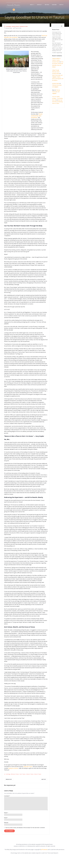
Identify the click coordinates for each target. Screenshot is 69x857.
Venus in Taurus (37, 774)
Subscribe (54, 4)
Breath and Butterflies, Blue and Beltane (36, 115)
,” (37, 117)
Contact (61, 4)
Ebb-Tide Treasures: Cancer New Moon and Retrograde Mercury (57, 44)
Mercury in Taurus (15, 774)
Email (6, 817)
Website (6, 822)
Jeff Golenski (44, 849)
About (31, 4)
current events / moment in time (20, 26)
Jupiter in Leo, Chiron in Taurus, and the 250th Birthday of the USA (57, 49)
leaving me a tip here (13, 768)
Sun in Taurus (22, 774)
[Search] (61, 26)
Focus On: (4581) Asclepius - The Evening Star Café (57, 98)
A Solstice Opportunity (57, 52)
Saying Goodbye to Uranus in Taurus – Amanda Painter (56, 60)
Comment (7, 796)
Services (39, 4)
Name (6, 812)
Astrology (8, 774)
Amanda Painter (9, 28)
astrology (8, 26)
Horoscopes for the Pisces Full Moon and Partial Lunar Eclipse (57, 33)
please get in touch (28, 766)
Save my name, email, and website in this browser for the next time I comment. (25, 827)
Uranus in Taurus (30, 774)
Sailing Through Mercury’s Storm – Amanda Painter (56, 71)
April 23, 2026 (18, 28)
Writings (47, 4)
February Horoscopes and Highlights (56, 91)
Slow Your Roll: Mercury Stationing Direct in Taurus (57, 101)
